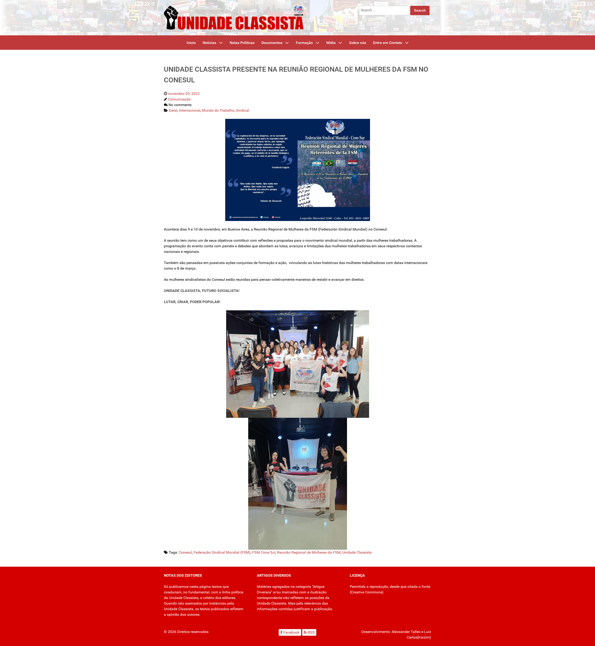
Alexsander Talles (406, 631)
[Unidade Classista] (233, 17)
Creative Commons (366, 592)
